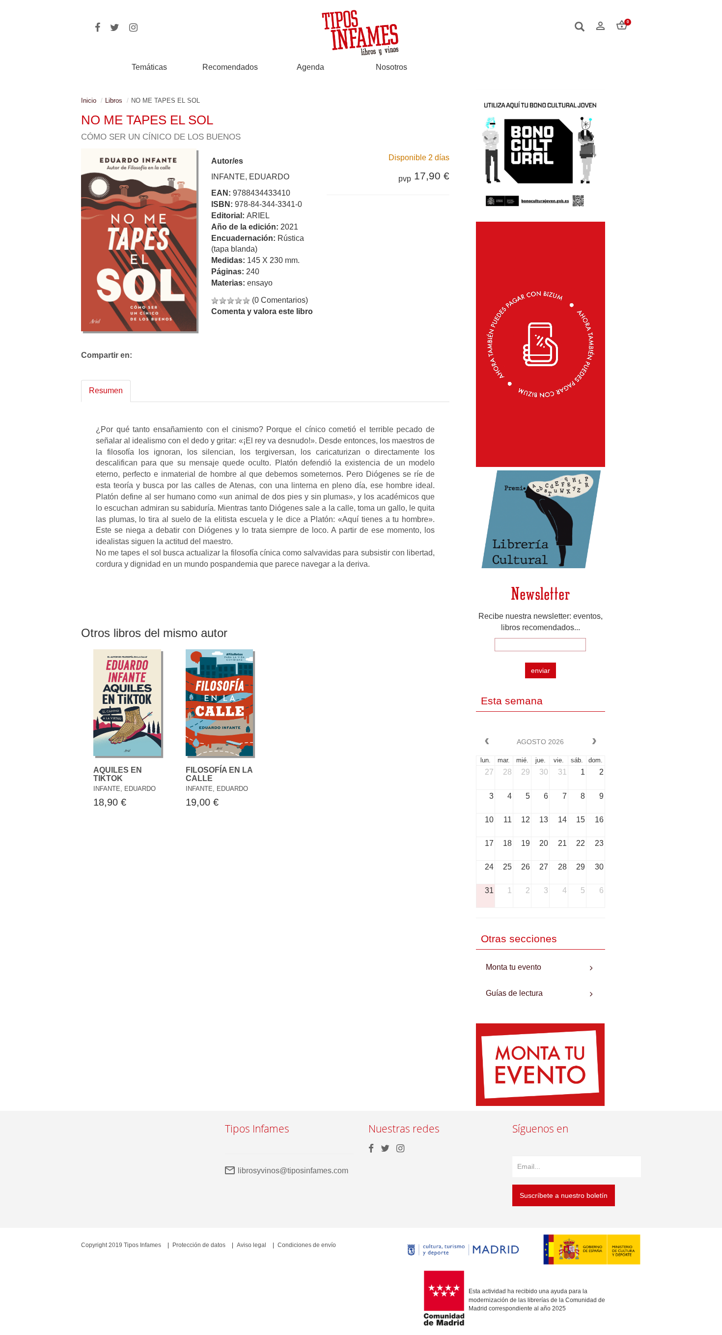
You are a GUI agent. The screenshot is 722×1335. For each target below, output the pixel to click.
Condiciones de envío (307, 1245)
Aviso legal (251, 1245)
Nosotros (391, 67)
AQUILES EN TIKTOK (117, 774)
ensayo (260, 283)
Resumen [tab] (106, 390)
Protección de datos (198, 1245)
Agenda (310, 67)
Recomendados (230, 67)
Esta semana (512, 700)
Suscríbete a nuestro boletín (564, 1195)
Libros (113, 100)
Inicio (88, 100)
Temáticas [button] (149, 67)
